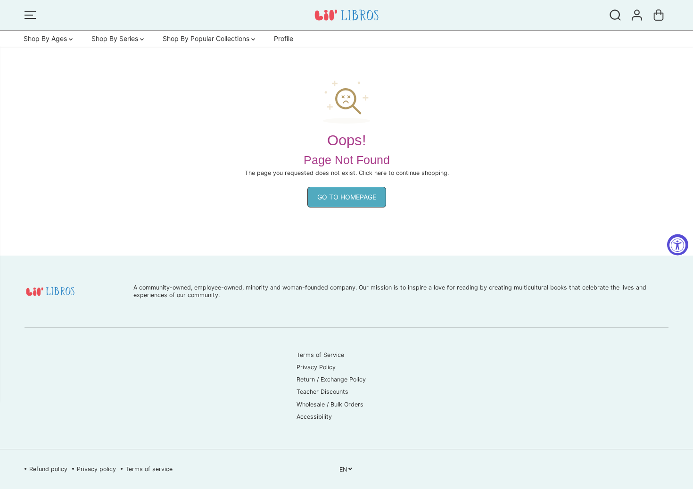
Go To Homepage (346, 197)
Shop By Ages (46, 38)
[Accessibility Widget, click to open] (677, 244)
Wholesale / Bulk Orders (330, 404)
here (380, 172)
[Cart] (658, 15)
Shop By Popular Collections (207, 38)
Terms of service (149, 468)
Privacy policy (96, 468)
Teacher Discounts (322, 391)
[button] (30, 15)
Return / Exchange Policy (331, 379)
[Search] (615, 15)
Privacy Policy (316, 367)
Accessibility (314, 416)
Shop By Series (115, 38)
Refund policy (48, 468)
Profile (283, 38)
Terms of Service (320, 354)
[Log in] (637, 15)
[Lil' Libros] (347, 15)
